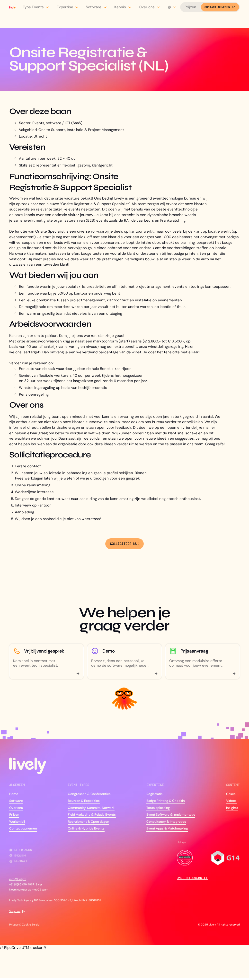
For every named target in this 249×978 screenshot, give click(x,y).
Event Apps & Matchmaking (167, 828)
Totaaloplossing (158, 808)
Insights (232, 808)
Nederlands (23, 850)
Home (13, 794)
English (20, 855)
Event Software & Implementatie (170, 814)
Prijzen (190, 7)
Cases (231, 794)
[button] (36, 7)
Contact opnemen (23, 828)
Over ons (16, 808)
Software (16, 801)
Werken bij (17, 822)
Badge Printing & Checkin (165, 801)
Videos (231, 801)
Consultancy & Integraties (166, 822)
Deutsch (20, 861)
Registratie (154, 794)
